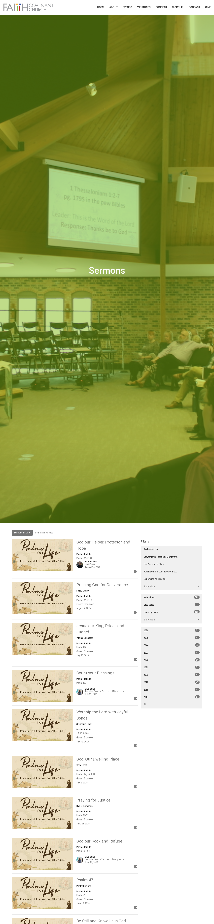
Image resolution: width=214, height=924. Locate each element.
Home (100, 7)
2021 (171, 667)
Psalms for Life (151, 549)
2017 (171, 697)
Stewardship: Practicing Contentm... (161, 556)
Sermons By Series (44, 532)
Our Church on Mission (155, 578)
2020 (171, 674)
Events (127, 7)
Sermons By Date (22, 532)
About (113, 7)
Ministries (143, 7)
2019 (171, 682)
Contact (194, 7)
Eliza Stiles (171, 604)
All (145, 704)
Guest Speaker (171, 612)
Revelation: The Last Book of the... (160, 571)
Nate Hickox (171, 597)
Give (208, 7)
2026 (171, 630)
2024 (171, 645)
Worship (178, 7)
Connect (161, 7)
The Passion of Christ (154, 564)
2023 (171, 652)
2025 (171, 637)
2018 (171, 689)
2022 (171, 660)
